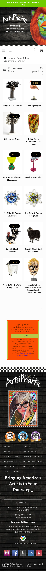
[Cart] (41, 51)
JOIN (25, 336)
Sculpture (9, 61)
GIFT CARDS (29, 451)
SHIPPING (9, 461)
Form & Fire (23, 58)
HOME (7, 446)
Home (10, 58)
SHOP (7, 451)
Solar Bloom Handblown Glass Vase (34, 141)
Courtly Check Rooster (12, 250)
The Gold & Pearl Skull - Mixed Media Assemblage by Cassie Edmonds (34, 289)
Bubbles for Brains (12, 139)
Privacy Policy (25, 354)
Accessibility (24, 566)
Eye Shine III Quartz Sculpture (12, 214)
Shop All (22, 61)
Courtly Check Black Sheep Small (34, 250)
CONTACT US (29, 446)
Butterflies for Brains (12, 106)
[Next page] (42, 308)
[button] (10, 51)
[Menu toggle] (3, 50)
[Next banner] (43, 4)
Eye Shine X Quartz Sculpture (33, 214)
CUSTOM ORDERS (32, 456)
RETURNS (9, 466)
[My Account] (34, 50)
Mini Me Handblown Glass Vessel (12, 178)
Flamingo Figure (33, 106)
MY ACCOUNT (11, 456)
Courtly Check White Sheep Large (12, 286)
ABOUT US (28, 466)
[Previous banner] (3, 4)
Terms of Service (23, 355)
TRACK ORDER (12, 471)
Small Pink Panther (33, 177)
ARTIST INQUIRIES (32, 461)
